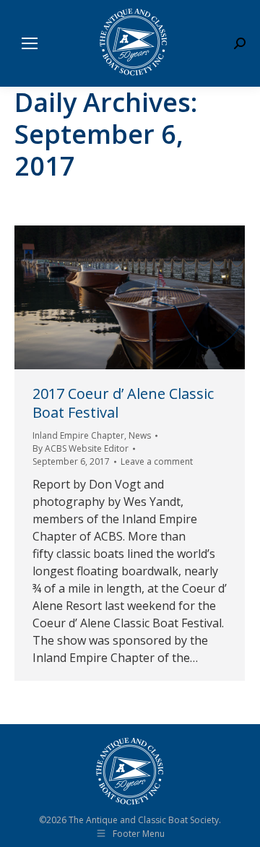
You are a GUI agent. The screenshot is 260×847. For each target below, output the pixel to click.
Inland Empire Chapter (78, 435)
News (140, 435)
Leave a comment (157, 461)
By (80, 448)
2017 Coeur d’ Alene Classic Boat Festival (123, 403)
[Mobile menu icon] (29, 43)
